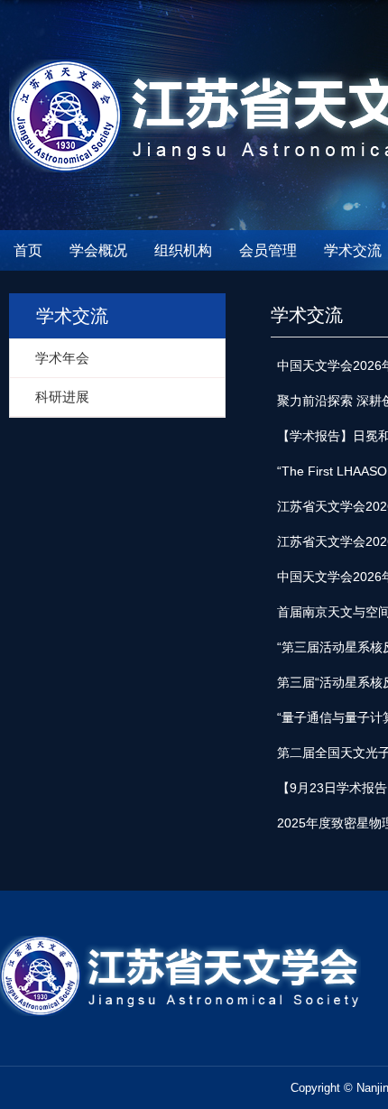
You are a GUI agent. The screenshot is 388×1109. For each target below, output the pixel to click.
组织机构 (183, 250)
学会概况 (98, 250)
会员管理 (268, 250)
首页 (28, 250)
